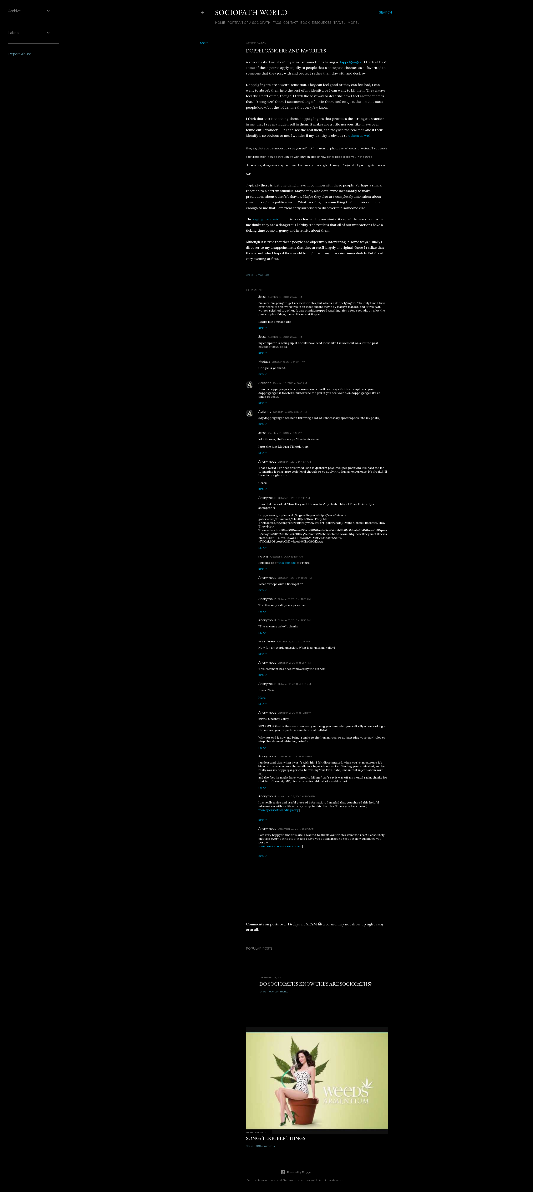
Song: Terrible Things (275, 1138)
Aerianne (264, 383)
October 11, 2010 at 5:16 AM (294, 497)
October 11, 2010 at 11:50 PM (294, 620)
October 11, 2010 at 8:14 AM (286, 556)
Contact (290, 23)
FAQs (277, 23)
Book (305, 23)
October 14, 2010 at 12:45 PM (295, 756)
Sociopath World (251, 12)
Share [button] (204, 43)
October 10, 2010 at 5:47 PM (290, 411)
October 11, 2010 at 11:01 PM (294, 599)
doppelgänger (350, 62)
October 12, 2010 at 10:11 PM (294, 712)
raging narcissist (266, 219)
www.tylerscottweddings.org (278, 810)
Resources (321, 23)
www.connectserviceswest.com (279, 846)
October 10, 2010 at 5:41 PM (288, 361)
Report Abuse (20, 54)
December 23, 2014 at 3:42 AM (296, 828)
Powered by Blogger (299, 1172)
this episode (287, 563)
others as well (359, 135)
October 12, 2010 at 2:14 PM (293, 641)
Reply (262, 328)
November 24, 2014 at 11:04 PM (296, 796)
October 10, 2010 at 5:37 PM (285, 296)
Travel (339, 23)
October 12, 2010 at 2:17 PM (294, 662)
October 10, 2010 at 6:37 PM (285, 433)
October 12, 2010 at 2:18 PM (294, 683)
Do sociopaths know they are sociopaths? (315, 984)
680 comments (265, 1145)
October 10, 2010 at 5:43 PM (290, 383)
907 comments (278, 991)
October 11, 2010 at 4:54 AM (294, 461)
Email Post (262, 274)
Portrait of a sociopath (248, 23)
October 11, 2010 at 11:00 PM (295, 577)
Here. (262, 697)
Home (220, 23)
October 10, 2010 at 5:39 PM (285, 336)
